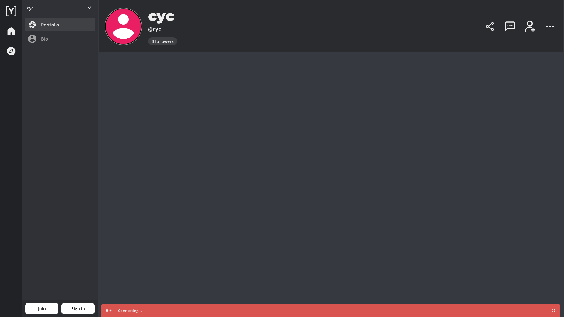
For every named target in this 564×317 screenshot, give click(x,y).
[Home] (11, 11)
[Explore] (11, 51)
